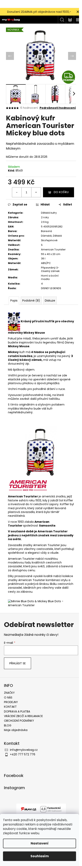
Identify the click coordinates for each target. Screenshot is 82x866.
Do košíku (61, 192)
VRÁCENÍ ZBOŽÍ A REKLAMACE (23, 716)
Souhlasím (39, 856)
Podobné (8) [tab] (31, 301)
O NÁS (8, 697)
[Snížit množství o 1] (17, 192)
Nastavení (40, 843)
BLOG (7, 725)
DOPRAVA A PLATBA (17, 711)
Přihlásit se (17, 663)
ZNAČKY (9, 693)
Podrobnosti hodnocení (58, 108)
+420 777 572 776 (22, 754)
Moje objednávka (15, 730)
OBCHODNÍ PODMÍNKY (19, 721)
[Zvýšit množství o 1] (36, 192)
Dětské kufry (49, 213)
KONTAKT (10, 707)
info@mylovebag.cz (24, 750)
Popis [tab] (14, 301)
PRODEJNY (11, 702)
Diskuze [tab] (50, 301)
